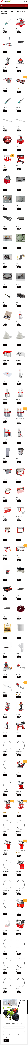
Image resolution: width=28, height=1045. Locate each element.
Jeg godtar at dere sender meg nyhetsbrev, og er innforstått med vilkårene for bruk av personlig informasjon (14, 1036)
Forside (2, 8)
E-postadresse (6, 1030)
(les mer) (5, 1037)
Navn (4, 1025)
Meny (3, 5)
